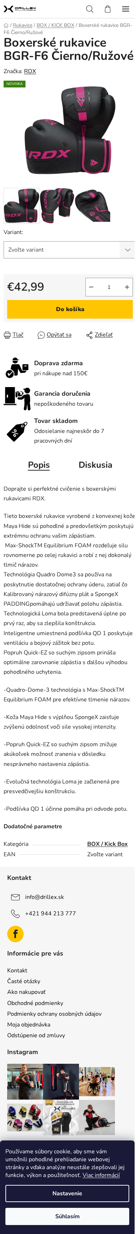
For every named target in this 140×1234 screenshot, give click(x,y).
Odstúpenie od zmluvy (36, 1035)
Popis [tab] (39, 465)
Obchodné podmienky (35, 1003)
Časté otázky (23, 981)
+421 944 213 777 (50, 914)
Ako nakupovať (26, 992)
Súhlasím (67, 1216)
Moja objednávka (28, 1025)
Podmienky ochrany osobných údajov (54, 1014)
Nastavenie (67, 1193)
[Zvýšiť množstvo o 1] (127, 287)
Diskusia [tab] (95, 465)
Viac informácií (101, 1175)
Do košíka (70, 309)
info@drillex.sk (44, 897)
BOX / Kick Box (107, 844)
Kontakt (17, 971)
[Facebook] (15, 934)
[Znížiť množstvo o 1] (91, 287)
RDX (30, 71)
